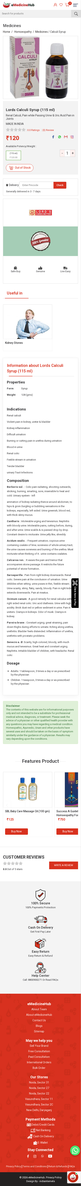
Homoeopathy (23, 32)
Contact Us (39, 1020)
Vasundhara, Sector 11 (39, 1099)
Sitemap (39, 1032)
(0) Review (48, 130)
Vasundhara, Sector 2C (39, 1105)
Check (60, 185)
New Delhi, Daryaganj (39, 1110)
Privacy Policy (13, 1166)
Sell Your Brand (39, 1046)
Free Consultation (39, 1051)
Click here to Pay (75, 596)
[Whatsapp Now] (75, 1150)
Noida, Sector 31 (39, 1083)
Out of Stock (22, 168)
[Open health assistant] (73, 1177)
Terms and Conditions (35, 1166)
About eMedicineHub (39, 1015)
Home (6, 32)
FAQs (72, 1166)
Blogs (39, 1026)
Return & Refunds (57, 1166)
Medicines (41, 32)
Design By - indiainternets (40, 1181)
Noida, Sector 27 (39, 1088)
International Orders (39, 1063)
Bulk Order (39, 1068)
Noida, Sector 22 (39, 1094)
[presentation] (7, 805)
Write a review (63, 865)
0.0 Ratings (33, 130)
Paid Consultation (39, 1057)
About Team (39, 1009)
